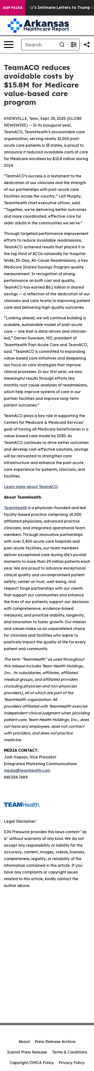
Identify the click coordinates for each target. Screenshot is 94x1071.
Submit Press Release (27, 1052)
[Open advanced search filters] (73, 44)
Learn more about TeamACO (31, 486)
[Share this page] (86, 44)
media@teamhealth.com (27, 770)
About (24, 1041)
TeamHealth (15, 507)
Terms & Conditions (69, 1052)
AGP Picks (12, 8)
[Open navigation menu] (8, 44)
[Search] (62, 44)
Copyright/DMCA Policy (32, 1062)
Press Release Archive (55, 1041)
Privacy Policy (72, 1062)
